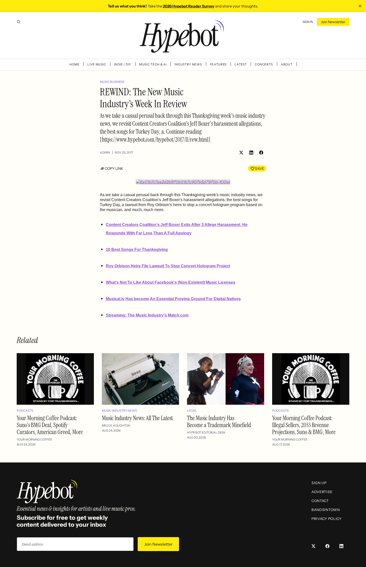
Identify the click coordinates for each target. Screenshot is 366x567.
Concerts (264, 64)
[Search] (19, 22)
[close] (360, 6)
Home (74, 64)
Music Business (112, 82)
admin (105, 152)
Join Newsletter (333, 22)
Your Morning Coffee (34, 439)
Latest (241, 64)
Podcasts (25, 410)
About (287, 64)
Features (218, 64)
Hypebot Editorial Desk (206, 432)
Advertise (321, 492)
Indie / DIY (122, 64)
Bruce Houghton (116, 425)
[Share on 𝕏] (241, 153)
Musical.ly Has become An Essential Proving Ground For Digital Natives (173, 299)
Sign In (308, 22)
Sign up (319, 483)
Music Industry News (119, 410)
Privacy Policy (326, 518)
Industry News (188, 64)
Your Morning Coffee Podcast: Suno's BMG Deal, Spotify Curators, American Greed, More (50, 425)
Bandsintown (325, 510)
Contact (320, 501)
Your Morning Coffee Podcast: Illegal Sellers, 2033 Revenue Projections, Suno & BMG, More (304, 425)
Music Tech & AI (153, 64)
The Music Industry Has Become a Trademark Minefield (219, 421)
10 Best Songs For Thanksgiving (137, 249)
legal (192, 410)
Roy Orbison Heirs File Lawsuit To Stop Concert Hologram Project (168, 266)
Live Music (96, 64)
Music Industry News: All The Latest (137, 418)
